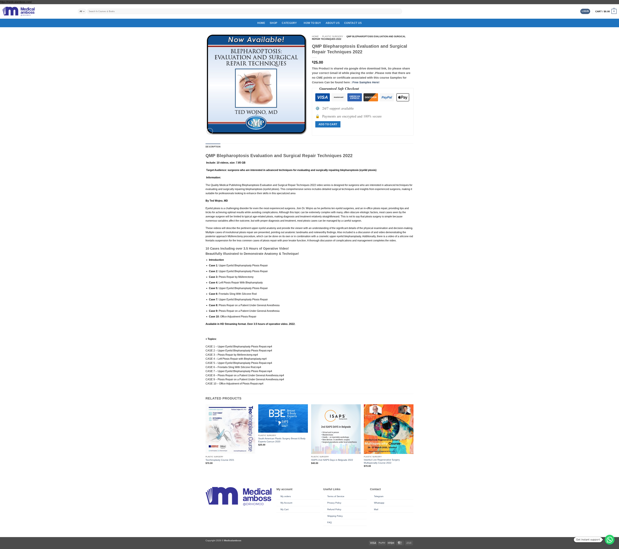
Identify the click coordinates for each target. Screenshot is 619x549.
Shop (273, 23)
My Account (286, 502)
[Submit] (399, 11)
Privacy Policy (334, 502)
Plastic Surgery (332, 36)
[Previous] (205, 442)
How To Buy (312, 23)
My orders (285, 496)
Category (289, 23)
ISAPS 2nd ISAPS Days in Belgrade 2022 (332, 460)
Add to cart (328, 124)
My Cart (284, 509)
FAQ (329, 522)
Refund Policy (334, 509)
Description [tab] (213, 147)
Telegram (378, 496)
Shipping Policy (335, 516)
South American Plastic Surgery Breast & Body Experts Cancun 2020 (281, 440)
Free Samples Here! (365, 82)
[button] (585, 11)
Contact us (353, 23)
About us (333, 23)
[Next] (413, 442)
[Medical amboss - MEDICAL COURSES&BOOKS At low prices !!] (18, 11)
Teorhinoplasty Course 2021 (220, 460)
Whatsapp (379, 502)
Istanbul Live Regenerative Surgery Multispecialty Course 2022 (382, 461)
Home (261, 23)
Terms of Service (335, 496)
